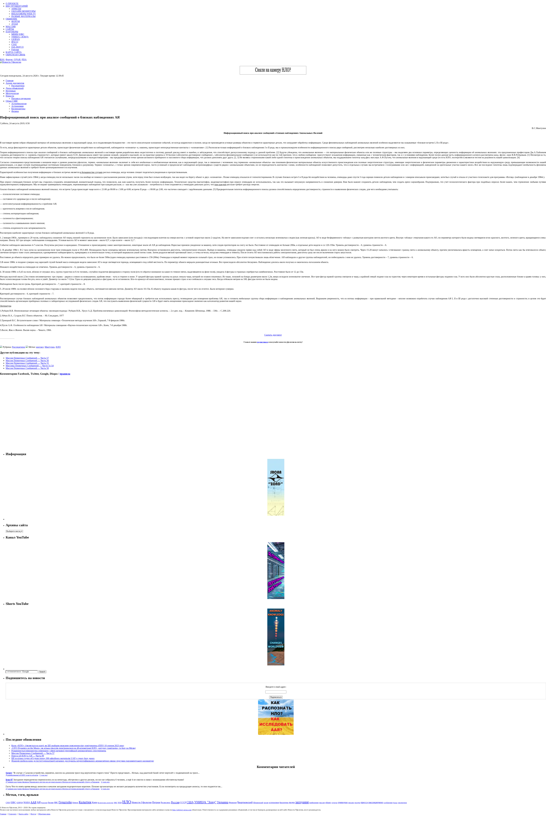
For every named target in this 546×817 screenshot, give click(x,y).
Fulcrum (15, 49)
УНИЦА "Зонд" (205, 802)
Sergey (9, 773)
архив (266, 803)
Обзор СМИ (11, 101)
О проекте (12, 814)
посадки (357, 802)
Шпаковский (258, 803)
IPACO (14, 42)
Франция (233, 803)
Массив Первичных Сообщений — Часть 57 (27, 358)
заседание (302, 802)
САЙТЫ (10, 29)
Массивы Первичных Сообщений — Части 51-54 (30, 365)
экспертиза (402, 803)
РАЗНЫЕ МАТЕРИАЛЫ (23, 16)
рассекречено (375, 802)
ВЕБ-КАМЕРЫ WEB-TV (23, 14)
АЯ (39, 802)
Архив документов (15, 83)
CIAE (14, 44)
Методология (12, 93)
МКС (115, 802)
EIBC (13, 802)
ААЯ (33, 802)
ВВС (56, 802)
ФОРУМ (15, 21)
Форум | (9, 59)
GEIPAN (15, 39)
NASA (26, 802)
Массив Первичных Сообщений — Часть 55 (27, 363)
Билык (51, 802)
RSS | (2, 59)
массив (322, 803)
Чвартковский (245, 802)
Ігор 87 (9, 779)
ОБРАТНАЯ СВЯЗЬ (15, 54)
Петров (156, 802)
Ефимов (75, 803)
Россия (175, 802)
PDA (24, 59)
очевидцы (343, 802)
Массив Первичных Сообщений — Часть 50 (27, 368)
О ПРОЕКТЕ (12, 3)
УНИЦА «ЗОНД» (20, 37)
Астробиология (18, 103)
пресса (364, 802)
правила (65, 373)
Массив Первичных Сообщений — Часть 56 (27, 360)
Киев (94, 802)
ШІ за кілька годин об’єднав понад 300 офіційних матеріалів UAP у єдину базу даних (53, 758)
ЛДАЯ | (17, 59)
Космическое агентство (105, 802)
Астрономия (17, 106)
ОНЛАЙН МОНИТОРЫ (23, 11)
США (190, 802)
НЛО (58, 347)
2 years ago (105, 782)
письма (351, 803)
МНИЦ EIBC (17, 34)
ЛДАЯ (14, 24)
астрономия (274, 803)
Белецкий (44, 802)
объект (328, 803)
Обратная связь (44, 814)
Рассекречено (17, 85)
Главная (9, 80)
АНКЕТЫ (16, 8)
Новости (10, 96)
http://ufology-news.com (181, 810)
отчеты (334, 803)
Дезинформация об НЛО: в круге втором (22, 775)
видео (292, 802)
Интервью (11, 91)
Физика (15, 111)
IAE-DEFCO (17, 47)
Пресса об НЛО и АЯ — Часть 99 (27, 756)
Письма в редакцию (21, 98)
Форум (33, 814)
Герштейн (65, 802)
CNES (8, 803)
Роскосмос (165, 802)
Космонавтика (18, 108)
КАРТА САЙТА (14, 52)
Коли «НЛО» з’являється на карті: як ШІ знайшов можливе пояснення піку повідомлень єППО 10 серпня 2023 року (67, 745)
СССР (183, 802)
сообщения (388, 803)
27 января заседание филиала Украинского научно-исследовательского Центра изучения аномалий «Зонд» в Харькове (53, 782)
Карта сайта (23, 814)
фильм (395, 802)
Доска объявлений (15, 88)
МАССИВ (11, 26)
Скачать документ (273, 335)
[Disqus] (273, 413)
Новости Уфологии (142, 802)
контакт (40, 347)
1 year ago (43, 775)
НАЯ (120, 803)
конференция (314, 803)
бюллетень (284, 803)
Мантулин (50, 347)
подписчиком (262, 342)
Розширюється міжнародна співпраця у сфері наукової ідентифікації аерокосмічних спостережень (58, 750)
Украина (222, 802)
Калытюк (85, 802)
